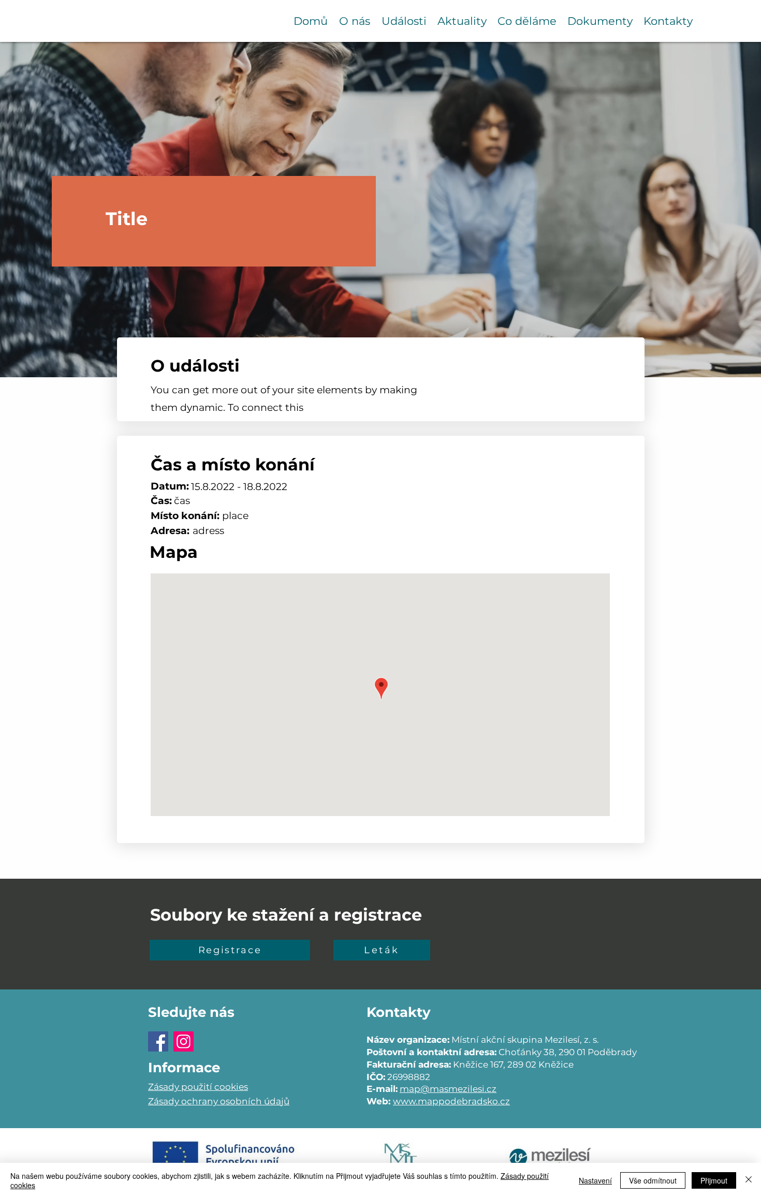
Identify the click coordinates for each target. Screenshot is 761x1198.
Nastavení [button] (595, 1180)
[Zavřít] (748, 1180)
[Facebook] (158, 1041)
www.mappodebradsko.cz (451, 1101)
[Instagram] (183, 1041)
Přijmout (713, 1180)
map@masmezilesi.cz (448, 1089)
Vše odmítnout (653, 1180)
